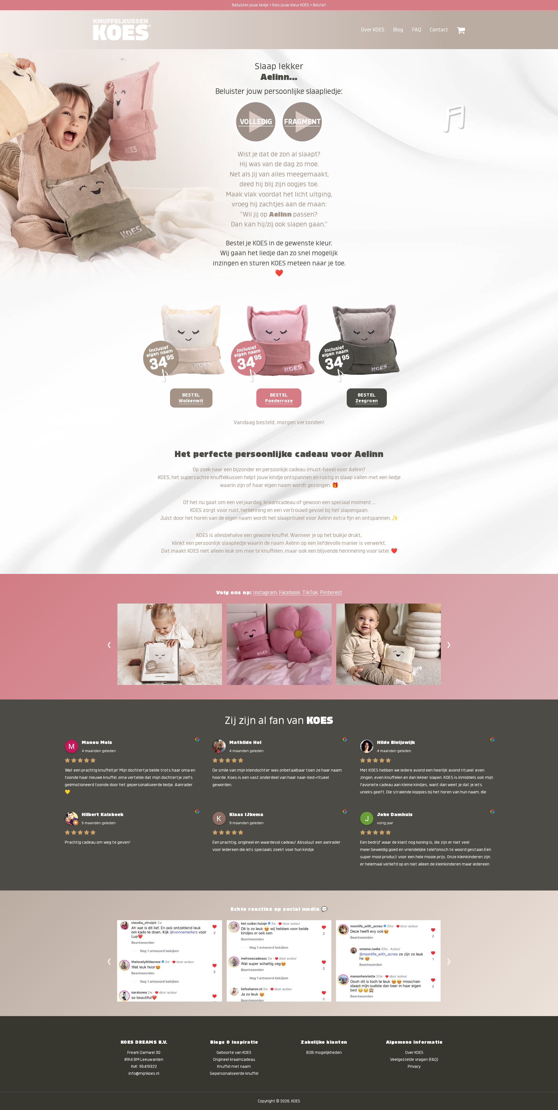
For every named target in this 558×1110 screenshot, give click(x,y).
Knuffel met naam (234, 1066)
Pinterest (331, 592)
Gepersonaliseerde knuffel (234, 1073)
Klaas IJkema (246, 814)
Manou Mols (97, 742)
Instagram (265, 592)
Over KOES (414, 1052)
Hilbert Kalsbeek (103, 814)
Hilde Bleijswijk (396, 742)
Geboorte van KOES (234, 1052)
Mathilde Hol (245, 742)
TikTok (310, 592)
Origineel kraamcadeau (234, 1059)
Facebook (289, 592)
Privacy (414, 1066)
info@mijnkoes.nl (143, 1073)
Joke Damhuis (395, 814)
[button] (461, 29)
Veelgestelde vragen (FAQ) (414, 1059)
